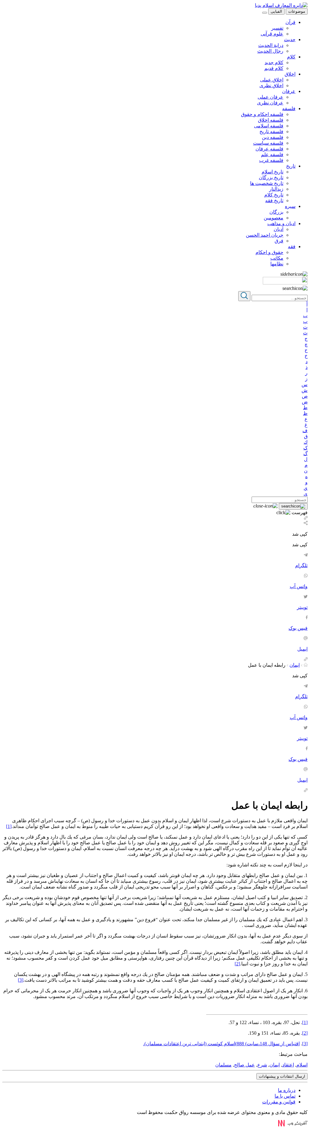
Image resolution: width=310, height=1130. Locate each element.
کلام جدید (274, 62)
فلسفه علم (272, 154)
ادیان (278, 229)
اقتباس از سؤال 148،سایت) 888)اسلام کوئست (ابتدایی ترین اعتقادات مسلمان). (221, 1043)
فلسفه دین (272, 137)
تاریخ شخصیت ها (266, 183)
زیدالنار (276, 189)
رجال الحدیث (270, 51)
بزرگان (276, 212)
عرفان (288, 91)
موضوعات (296, 11)
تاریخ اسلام (272, 171)
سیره (290, 206)
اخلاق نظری (271, 85)
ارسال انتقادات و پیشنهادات (282, 1076)
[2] (237, 963)
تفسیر (277, 28)
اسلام (302, 1064)
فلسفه (288, 108)
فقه (291, 246)
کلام (291, 56)
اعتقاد (288, 1064)
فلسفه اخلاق (270, 120)
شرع (262, 1064)
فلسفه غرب (271, 160)
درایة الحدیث (270, 45)
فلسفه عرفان (269, 148)
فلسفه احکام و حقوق (262, 114)
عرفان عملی (270, 97)
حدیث (289, 39)
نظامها (276, 263)
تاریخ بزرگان (271, 177)
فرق (279, 240)
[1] (9, 826)
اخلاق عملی (271, 79)
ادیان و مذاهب (281, 223)
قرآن (290, 22)
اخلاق (290, 74)
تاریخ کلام (273, 194)
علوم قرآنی (272, 33)
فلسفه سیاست (268, 143)
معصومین (273, 217)
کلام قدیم (273, 68)
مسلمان (223, 1064)
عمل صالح (244, 1064)
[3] (20, 980)
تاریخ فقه (274, 200)
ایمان (294, 665)
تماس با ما (285, 1096)
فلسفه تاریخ (271, 131)
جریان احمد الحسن (264, 235)
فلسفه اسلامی (268, 125)
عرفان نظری (270, 102)
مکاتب (276, 258)
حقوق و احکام (269, 252)
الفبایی (276, 11)
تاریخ (290, 166)
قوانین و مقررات (278, 1101)
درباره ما (286, 1090)
